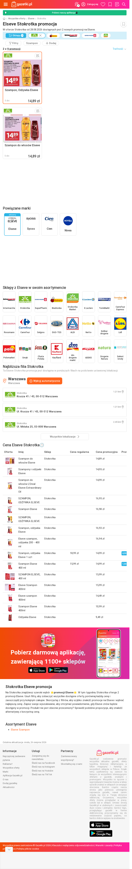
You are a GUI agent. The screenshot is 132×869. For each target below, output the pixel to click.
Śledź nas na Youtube (42, 770)
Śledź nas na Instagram (43, 766)
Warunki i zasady (104, 845)
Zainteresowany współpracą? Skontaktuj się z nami (71, 760)
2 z (11, 48)
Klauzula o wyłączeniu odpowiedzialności (73, 845)
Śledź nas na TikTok (42, 774)
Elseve (31, 18)
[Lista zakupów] (117, 4)
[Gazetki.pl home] (22, 4)
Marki (5, 771)
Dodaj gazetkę (10, 783)
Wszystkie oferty (16, 18)
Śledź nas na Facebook (43, 763)
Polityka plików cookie (27, 848)
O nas (5, 779)
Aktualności (8, 787)
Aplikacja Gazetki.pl (12, 775)
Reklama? (8, 764)
